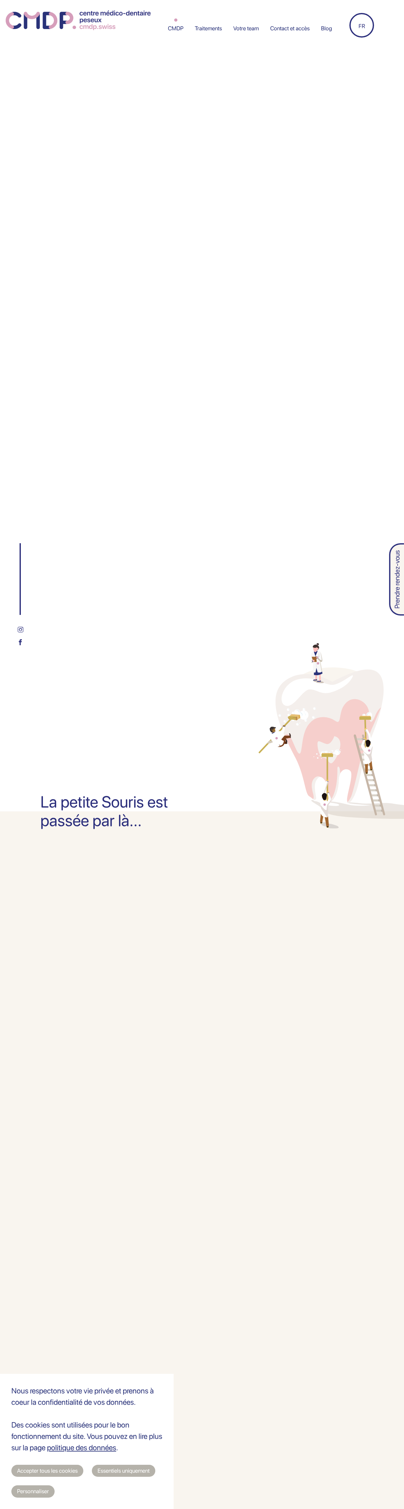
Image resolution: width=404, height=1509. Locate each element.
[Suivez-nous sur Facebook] (20, 642)
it (361, 43)
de (361, 25)
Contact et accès (290, 28)
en (361, 7)
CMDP (175, 28)
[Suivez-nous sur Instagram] (20, 629)
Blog (326, 28)
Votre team (246, 28)
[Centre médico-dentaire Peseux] (78, 20)
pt (362, 61)
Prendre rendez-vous (397, 579)
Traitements (208, 28)
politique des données (81, 1447)
